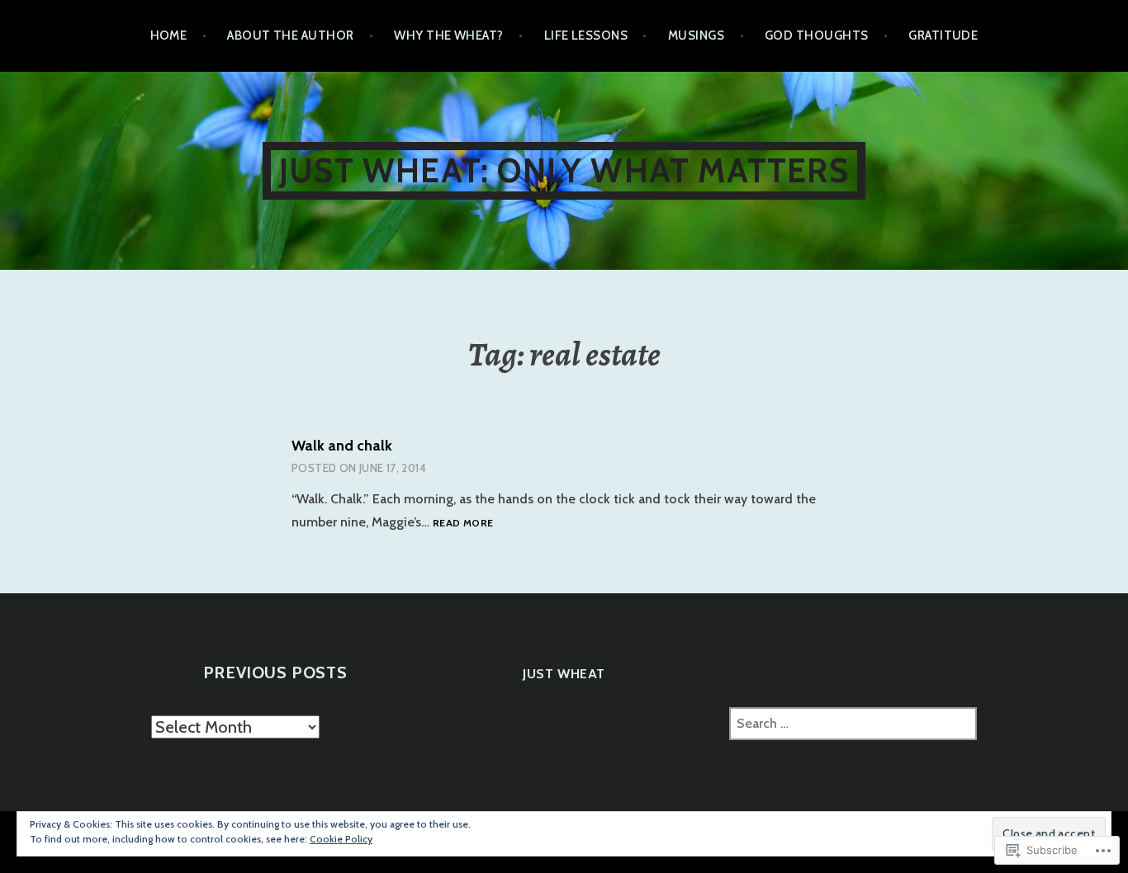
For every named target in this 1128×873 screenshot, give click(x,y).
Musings (696, 35)
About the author (290, 35)
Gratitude (943, 35)
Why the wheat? (448, 35)
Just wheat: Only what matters (564, 170)
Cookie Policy (341, 839)
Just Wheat (564, 674)
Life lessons (586, 35)
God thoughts (816, 35)
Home (168, 35)
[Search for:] (853, 723)
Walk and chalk (341, 445)
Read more (463, 524)
